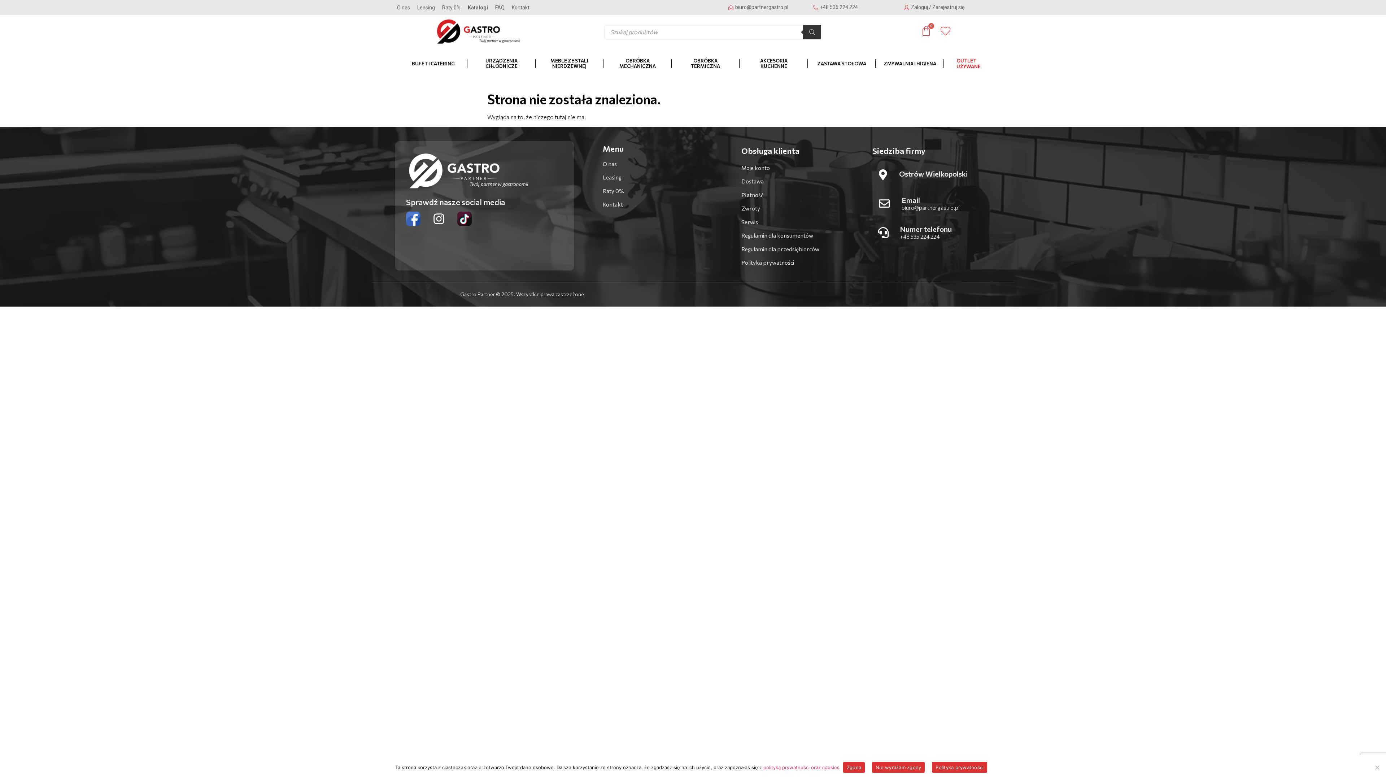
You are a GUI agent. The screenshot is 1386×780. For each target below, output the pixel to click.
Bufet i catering (433, 63)
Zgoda (854, 767)
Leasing (426, 7)
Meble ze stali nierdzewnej (569, 63)
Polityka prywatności (960, 767)
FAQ (500, 7)
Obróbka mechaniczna (637, 63)
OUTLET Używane (968, 63)
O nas (403, 7)
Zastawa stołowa (841, 63)
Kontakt (520, 7)
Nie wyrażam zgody (898, 767)
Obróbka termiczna (705, 63)
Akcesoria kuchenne (774, 63)
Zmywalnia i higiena (910, 63)
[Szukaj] (812, 32)
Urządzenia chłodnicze (501, 63)
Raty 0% (451, 7)
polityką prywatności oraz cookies (801, 767)
